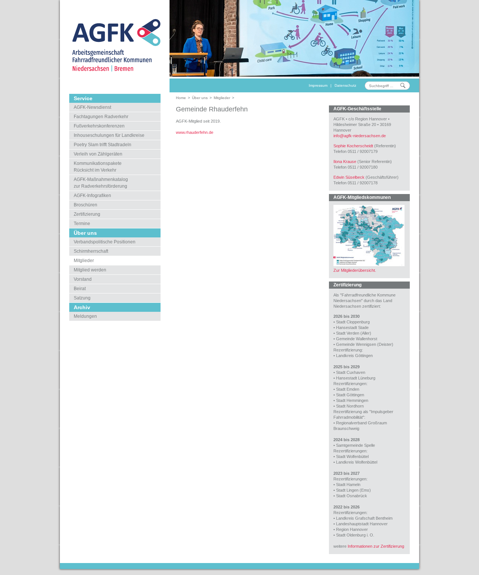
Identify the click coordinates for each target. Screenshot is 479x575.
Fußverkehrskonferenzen (99, 126)
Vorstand (83, 279)
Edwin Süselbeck (348, 177)
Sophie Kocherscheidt (353, 146)
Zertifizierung (87, 214)
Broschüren (85, 204)
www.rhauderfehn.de (194, 132)
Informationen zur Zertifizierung (376, 546)
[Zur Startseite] (115, 45)
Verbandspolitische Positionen (104, 242)
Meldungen (85, 316)
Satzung (82, 298)
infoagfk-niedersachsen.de (359, 135)
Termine (82, 223)
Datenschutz (345, 85)
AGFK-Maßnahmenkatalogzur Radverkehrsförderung (101, 183)
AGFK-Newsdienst (92, 107)
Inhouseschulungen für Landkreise (109, 135)
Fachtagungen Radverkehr (101, 116)
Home (181, 98)
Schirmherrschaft (91, 251)
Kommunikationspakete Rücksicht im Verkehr (98, 167)
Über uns (200, 98)
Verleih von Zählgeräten (98, 154)
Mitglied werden (90, 270)
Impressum (318, 85)
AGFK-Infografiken (92, 195)
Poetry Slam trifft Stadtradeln (102, 144)
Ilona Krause (344, 161)
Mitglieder (84, 260)
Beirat (80, 288)
